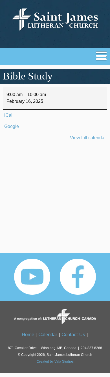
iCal (8, 115)
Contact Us (73, 334)
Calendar (47, 334)
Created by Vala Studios (55, 361)
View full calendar (88, 137)
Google (11, 126)
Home (28, 334)
